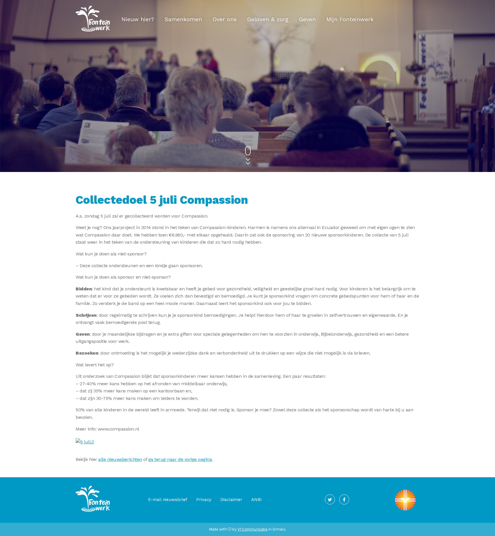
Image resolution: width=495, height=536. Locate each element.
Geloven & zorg (267, 19)
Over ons (225, 19)
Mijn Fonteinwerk (350, 19)
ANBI (256, 499)
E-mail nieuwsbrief (167, 499)
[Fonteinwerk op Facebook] (344, 499)
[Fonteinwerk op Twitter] (330, 499)
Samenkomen (183, 19)
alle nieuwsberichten (120, 459)
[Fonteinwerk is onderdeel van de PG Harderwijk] (405, 510)
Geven (307, 19)
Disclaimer (231, 499)
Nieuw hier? (137, 19)
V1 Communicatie (252, 529)
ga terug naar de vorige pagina (180, 459)
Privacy (203, 499)
